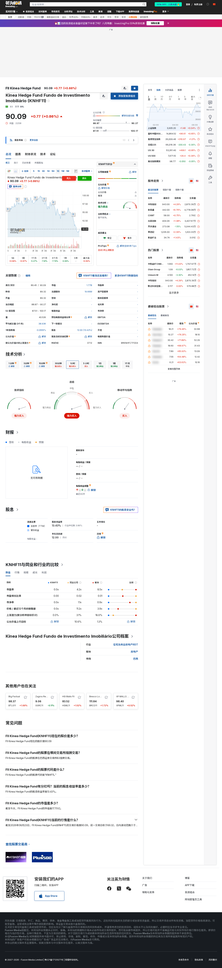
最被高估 (165, 315)
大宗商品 (169, 90)
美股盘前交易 (53, 17)
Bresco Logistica (97, 696)
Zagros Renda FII (44, 696)
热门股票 (153, 250)
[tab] (12, 364)
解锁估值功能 (128, 115)
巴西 (135, 658)
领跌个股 (179, 189)
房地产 (134, 651)
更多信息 (34, 140)
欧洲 (102, 17)
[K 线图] (9, 171)
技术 (43, 154)
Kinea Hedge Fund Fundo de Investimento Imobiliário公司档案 (67, 636)
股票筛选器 (134, 11)
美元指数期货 (154, 161)
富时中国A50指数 (156, 133)
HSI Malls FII (68, 696)
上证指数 (152, 128)
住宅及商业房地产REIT (125, 644)
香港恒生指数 (154, 139)
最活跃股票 (153, 189)
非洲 (124, 17)
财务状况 (30, 154)
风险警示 (213, 959)
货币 (150, 90)
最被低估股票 (156, 306)
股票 (10, 16)
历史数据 (26, 162)
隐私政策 (199, 959)
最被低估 (152, 315)
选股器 (21, 17)
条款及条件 (183, 959)
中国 (29, 17)
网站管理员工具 (193, 899)
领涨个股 (167, 189)
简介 (16, 162)
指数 (158, 90)
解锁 (56, 621)
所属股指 (39, 162)
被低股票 (144, 17)
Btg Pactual (14, 696)
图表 (18, 154)
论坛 (53, 154)
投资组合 (190, 892)
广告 (144, 885)
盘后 (64, 17)
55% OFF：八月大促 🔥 (168, 4)
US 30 (151, 150)
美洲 (95, 17)
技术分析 (14, 354)
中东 (109, 17)
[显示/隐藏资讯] (76, 171)
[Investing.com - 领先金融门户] (14, 4)
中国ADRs (85, 17)
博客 (187, 878)
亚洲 (116, 17)
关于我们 (147, 878)
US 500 (151, 156)
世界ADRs (73, 17)
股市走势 (153, 181)
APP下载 (189, 885)
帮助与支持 (148, 892)
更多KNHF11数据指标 (126, 275)
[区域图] (16, 171)
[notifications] (208, 4)
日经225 (152, 144)
